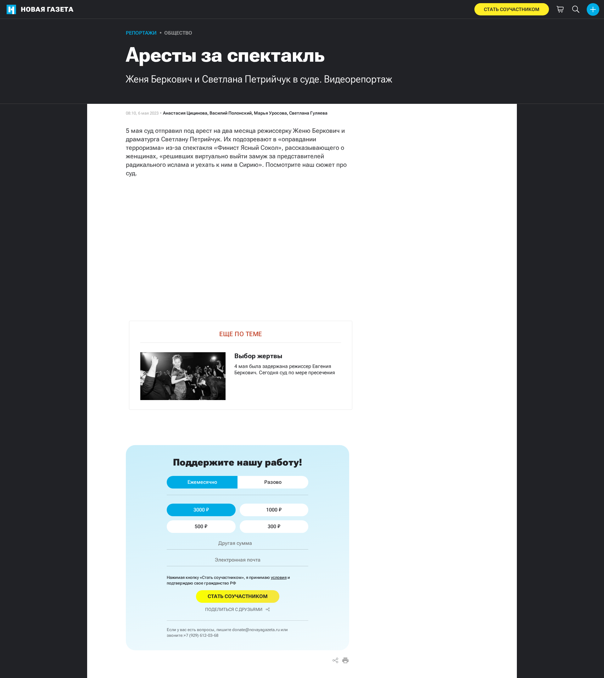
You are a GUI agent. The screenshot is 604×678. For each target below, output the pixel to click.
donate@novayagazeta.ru (256, 629)
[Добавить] (593, 9)
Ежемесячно (202, 482)
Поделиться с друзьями (233, 609)
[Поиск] (576, 9)
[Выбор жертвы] (240, 365)
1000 (271, 510)
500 (199, 526)
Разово (273, 482)
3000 (199, 510)
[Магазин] (560, 9)
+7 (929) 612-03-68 (201, 635)
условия (279, 577)
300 (272, 526)
